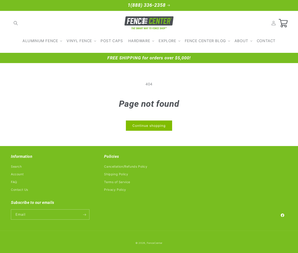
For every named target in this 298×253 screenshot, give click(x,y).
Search (16, 166)
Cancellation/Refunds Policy (125, 166)
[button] (16, 23)
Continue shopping (149, 126)
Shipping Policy (116, 174)
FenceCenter (155, 242)
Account (17, 174)
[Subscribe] (84, 215)
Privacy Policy (115, 189)
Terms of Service (117, 182)
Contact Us (19, 189)
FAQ (14, 182)
